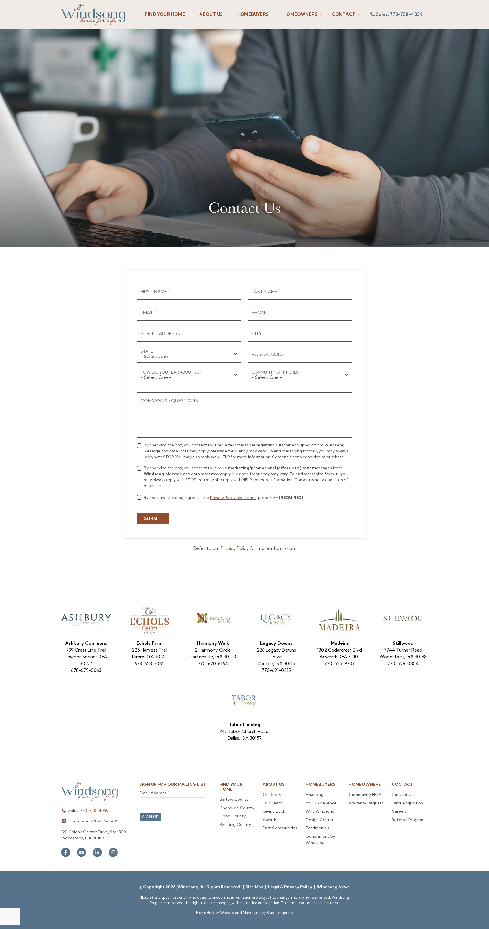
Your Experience (321, 803)
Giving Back (274, 811)
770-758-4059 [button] (399, 14)
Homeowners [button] (300, 14)
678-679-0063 (86, 670)
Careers (399, 811)
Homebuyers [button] (253, 14)
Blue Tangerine (280, 912)
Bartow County (234, 799)
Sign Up (150, 816)
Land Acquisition (407, 803)
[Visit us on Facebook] (65, 852)
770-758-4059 (94, 810)
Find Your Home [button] (165, 14)
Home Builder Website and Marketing (228, 912)
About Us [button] (211, 14)
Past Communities (280, 827)
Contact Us (402, 794)
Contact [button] (344, 14)
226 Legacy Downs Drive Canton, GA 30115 (276, 656)
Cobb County (233, 816)
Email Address (154, 792)
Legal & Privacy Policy (290, 886)
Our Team (272, 803)
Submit (153, 518)
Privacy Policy (235, 548)
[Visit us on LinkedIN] (97, 852)
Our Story (272, 794)
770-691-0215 (276, 670)
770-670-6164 (213, 663)
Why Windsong (320, 811)
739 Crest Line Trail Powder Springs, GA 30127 (86, 656)
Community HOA (365, 794)
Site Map (255, 886)
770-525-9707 (339, 663)
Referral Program (408, 819)
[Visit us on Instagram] (113, 852)
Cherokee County (237, 807)
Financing (314, 794)
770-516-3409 (105, 821)
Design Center (319, 819)
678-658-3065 (149, 663)
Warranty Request (366, 803)
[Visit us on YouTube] (81, 852)
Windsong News (333, 886)
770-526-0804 (403, 663)
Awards (270, 819)
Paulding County (235, 824)
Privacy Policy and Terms (233, 497)
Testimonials (317, 827)
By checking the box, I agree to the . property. (223, 497)
